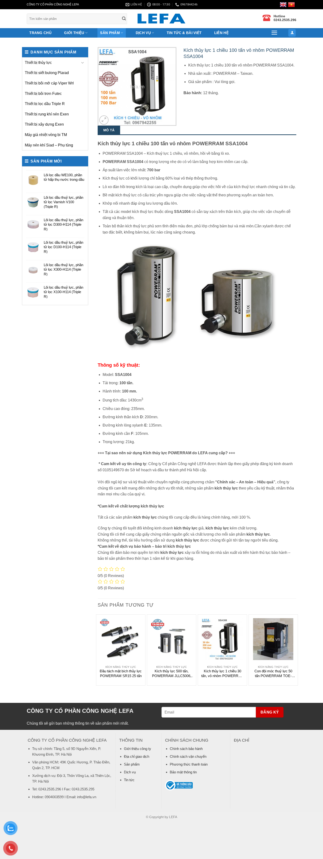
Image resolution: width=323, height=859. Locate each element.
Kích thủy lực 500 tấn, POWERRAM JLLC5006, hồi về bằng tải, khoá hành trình (172, 673)
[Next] (296, 649)
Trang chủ (40, 33)
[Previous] (97, 649)
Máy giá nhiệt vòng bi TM (46, 135)
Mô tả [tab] (108, 130)
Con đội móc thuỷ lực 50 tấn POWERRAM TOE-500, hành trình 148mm (273, 673)
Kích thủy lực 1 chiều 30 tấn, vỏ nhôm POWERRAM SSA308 (222, 673)
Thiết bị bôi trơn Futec (43, 94)
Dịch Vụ (143, 33)
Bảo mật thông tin (183, 772)
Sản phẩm (132, 764)
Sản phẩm (110, 33)
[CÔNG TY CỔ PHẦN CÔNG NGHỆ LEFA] (161, 18)
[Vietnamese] (292, 4)
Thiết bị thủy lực (38, 63)
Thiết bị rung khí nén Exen (47, 114)
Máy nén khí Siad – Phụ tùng (49, 145)
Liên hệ (221, 33)
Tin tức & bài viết (184, 33)
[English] (284, 4)
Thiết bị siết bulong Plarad (47, 73)
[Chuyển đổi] (82, 62)
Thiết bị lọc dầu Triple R (45, 104)
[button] (274, 33)
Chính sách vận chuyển (188, 756)
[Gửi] (124, 18)
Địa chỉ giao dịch (136, 756)
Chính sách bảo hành (186, 749)
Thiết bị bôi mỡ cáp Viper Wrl (49, 83)
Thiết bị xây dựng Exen (44, 124)
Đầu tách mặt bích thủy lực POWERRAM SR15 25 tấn (121, 673)
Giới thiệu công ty (137, 749)
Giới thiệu (74, 33)
